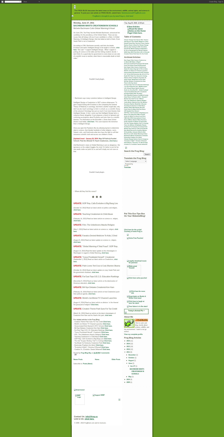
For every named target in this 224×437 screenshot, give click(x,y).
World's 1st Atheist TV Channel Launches (136, 70)
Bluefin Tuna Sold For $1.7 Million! (134, 98)
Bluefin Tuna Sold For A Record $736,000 (135, 128)
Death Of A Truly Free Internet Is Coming (135, 76)
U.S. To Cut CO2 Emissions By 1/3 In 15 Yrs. (136, 74)
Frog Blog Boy (142, 320)
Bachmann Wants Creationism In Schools (136, 135)
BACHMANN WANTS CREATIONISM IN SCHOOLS (96, 26)
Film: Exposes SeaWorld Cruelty (136, 95)
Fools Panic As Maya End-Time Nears (135, 109)
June (130, 363)
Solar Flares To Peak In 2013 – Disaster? (135, 97)
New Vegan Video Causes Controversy (135, 60)
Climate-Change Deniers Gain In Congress (136, 139)
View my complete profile (133, 334)
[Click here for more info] (137, 292)
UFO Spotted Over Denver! (131, 111)
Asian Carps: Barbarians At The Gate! (134, 79)
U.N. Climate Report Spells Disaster (134, 88)
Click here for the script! (133, 230)
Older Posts (116, 359)
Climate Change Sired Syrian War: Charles (136, 39)
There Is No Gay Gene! (130, 83)
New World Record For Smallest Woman (135, 130)
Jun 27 (132, 366)
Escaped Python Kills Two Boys (133, 93)
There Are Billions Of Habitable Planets (135, 125)
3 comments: (105, 353)
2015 (128, 341)
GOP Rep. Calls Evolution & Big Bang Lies (136, 112)
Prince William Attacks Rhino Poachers (135, 119)
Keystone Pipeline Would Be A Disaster (135, 104)
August (131, 360)
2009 (128, 382)
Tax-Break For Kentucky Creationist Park (135, 126)
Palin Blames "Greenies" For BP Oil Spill (136, 142)
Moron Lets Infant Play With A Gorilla (134, 114)
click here (90, 122)
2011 (128, 352)
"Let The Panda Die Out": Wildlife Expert (135, 86)
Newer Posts (78, 359)
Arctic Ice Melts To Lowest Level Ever (135, 116)
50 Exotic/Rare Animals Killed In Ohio (135, 132)
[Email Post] (97, 354)
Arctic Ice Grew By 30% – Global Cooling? (136, 90)
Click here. (95, 304)
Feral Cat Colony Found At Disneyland (135, 65)
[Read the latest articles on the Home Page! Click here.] (137, 31)
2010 (128, 379)
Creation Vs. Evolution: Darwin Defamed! (135, 144)
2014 (128, 344)
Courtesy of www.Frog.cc (133, 231)
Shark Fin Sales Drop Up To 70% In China (136, 69)
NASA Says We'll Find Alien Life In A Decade (136, 52)
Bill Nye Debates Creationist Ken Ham (135, 81)
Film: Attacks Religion (135, 100)
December (132, 355)
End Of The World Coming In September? (135, 48)
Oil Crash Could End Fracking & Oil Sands (136, 63)
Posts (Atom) (87, 364)
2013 (128, 346)
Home (97, 359)
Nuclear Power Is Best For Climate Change (136, 45)
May (130, 376)
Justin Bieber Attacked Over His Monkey (135, 102)
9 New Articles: (133, 27)
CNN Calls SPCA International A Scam (135, 118)
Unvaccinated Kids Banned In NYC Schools (136, 72)
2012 (128, 349)
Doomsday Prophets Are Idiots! (133, 137)
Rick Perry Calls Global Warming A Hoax (135, 133)
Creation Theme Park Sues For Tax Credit (136, 53)
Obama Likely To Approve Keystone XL (135, 77)
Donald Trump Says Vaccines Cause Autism (136, 43)
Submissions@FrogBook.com (133, 13)
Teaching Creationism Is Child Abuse (134, 105)
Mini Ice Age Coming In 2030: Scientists (135, 46)
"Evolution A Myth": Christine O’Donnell (135, 140)
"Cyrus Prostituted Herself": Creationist (135, 91)
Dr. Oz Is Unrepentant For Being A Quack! (136, 50)
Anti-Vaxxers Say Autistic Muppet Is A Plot (136, 41)
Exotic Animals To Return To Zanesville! (135, 121)
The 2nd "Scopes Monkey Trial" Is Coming (136, 123)
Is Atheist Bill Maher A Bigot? (132, 62)
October (131, 358)
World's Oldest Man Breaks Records (134, 107)
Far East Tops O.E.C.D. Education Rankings (136, 84)
